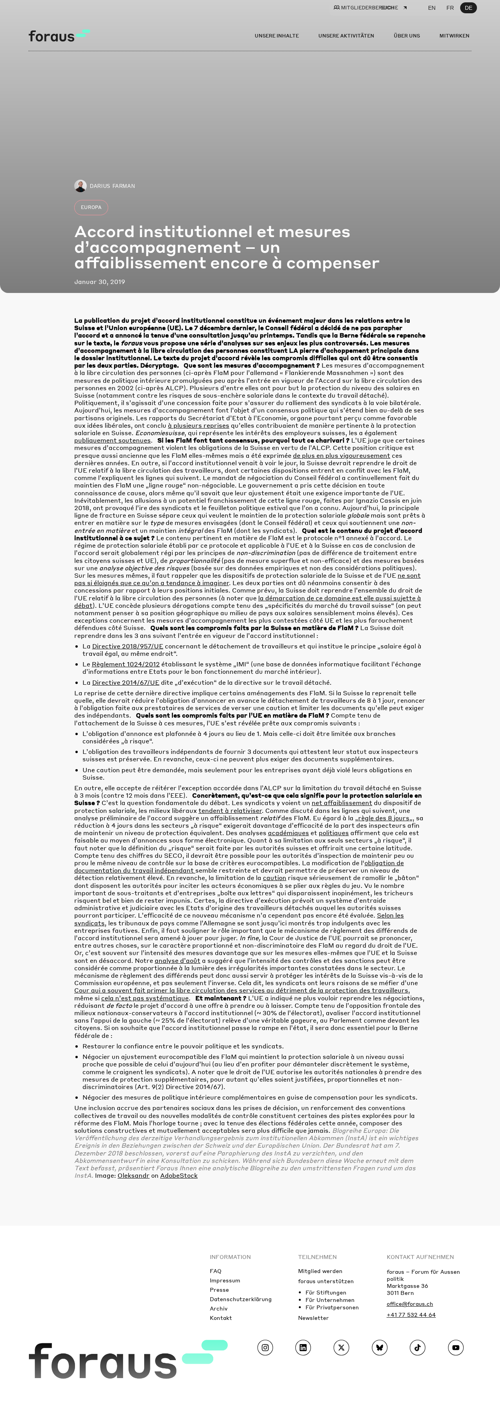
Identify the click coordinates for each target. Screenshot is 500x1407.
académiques (288, 832)
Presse (219, 1289)
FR (450, 8)
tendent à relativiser (230, 810)
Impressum (225, 1280)
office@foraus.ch (410, 1303)
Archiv (218, 1308)
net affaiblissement (342, 802)
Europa (91, 207)
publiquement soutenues (112, 440)
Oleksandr (134, 1175)
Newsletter (313, 1317)
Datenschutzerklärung (241, 1298)
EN (432, 8)
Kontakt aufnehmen (420, 1256)
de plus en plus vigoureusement (341, 455)
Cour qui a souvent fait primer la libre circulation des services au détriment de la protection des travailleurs (241, 990)
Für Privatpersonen (332, 1307)
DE (468, 8)
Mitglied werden (320, 1270)
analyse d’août (177, 960)
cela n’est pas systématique (145, 998)
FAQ (215, 1270)
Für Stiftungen (325, 1292)
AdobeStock (179, 1175)
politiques (334, 832)
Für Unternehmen (330, 1299)
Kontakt (221, 1317)
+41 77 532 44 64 (411, 1314)
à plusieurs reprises (198, 425)
